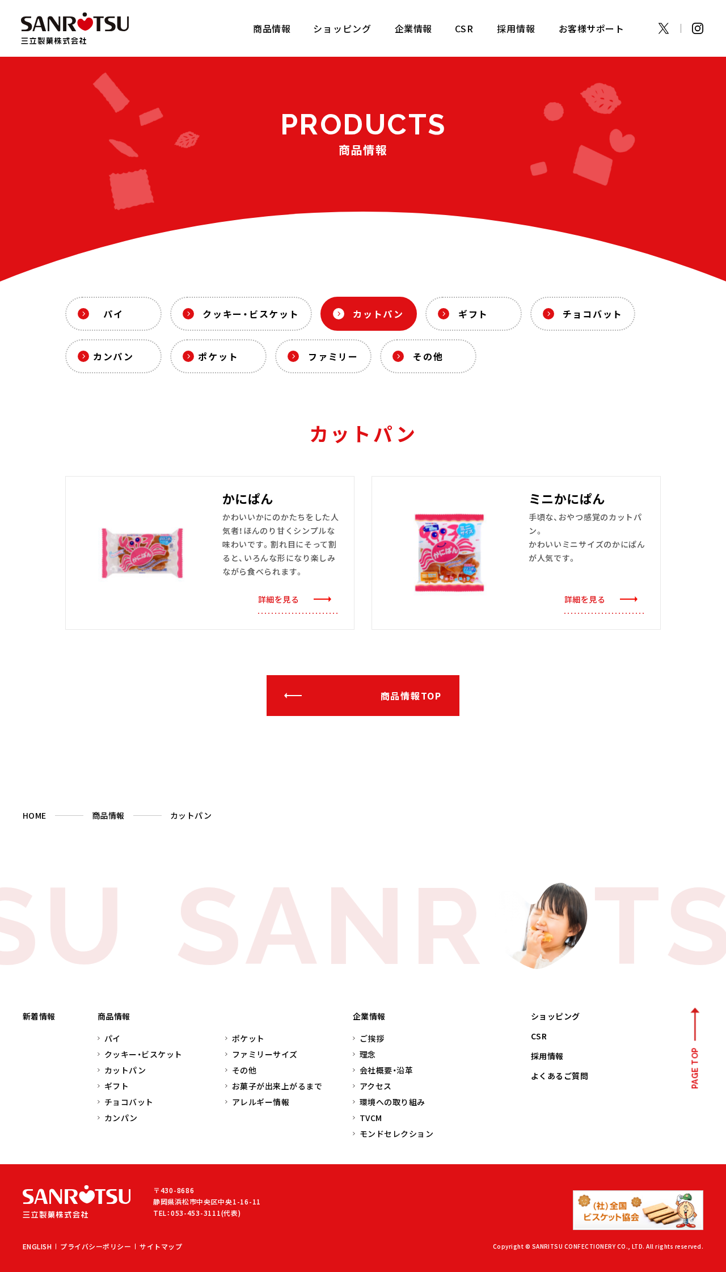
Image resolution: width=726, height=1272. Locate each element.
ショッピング (342, 28)
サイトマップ (161, 1246)
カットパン (378, 314)
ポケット (218, 356)
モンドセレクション (396, 1133)
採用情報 (516, 28)
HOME (35, 815)
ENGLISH (37, 1246)
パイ (113, 314)
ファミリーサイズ (265, 1054)
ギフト (473, 314)
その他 (428, 356)
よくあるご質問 (559, 1075)
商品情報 (108, 815)
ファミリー (333, 356)
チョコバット (593, 314)
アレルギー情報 (260, 1101)
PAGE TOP (694, 1068)
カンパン (113, 356)
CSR (464, 28)
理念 (368, 1054)
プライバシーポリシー (95, 1246)
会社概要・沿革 (386, 1070)
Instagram (697, 28)
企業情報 (369, 1016)
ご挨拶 (372, 1038)
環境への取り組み (392, 1101)
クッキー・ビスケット (250, 314)
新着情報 (39, 1016)
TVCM (371, 1117)
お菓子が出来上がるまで (277, 1086)
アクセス (376, 1086)
